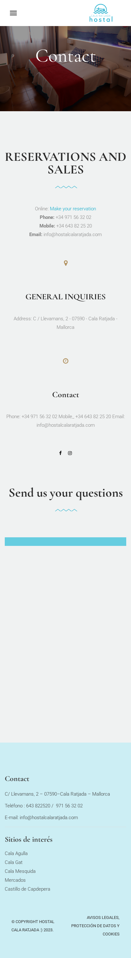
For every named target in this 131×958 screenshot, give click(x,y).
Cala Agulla (16, 853)
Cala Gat (14, 862)
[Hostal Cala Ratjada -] (109, 13)
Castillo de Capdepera (27, 889)
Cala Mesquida (20, 871)
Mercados (15, 880)
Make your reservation (73, 209)
